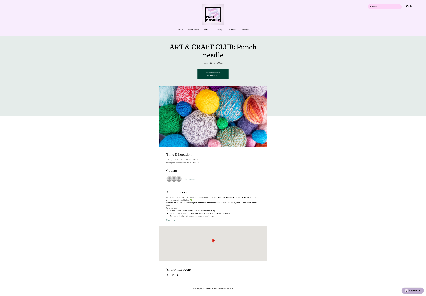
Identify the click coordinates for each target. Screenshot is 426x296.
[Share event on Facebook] (167, 275)
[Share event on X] (173, 275)
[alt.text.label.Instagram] (411, 6)
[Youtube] (407, 6)
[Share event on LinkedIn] (178, 275)
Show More (170, 220)
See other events (213, 75)
